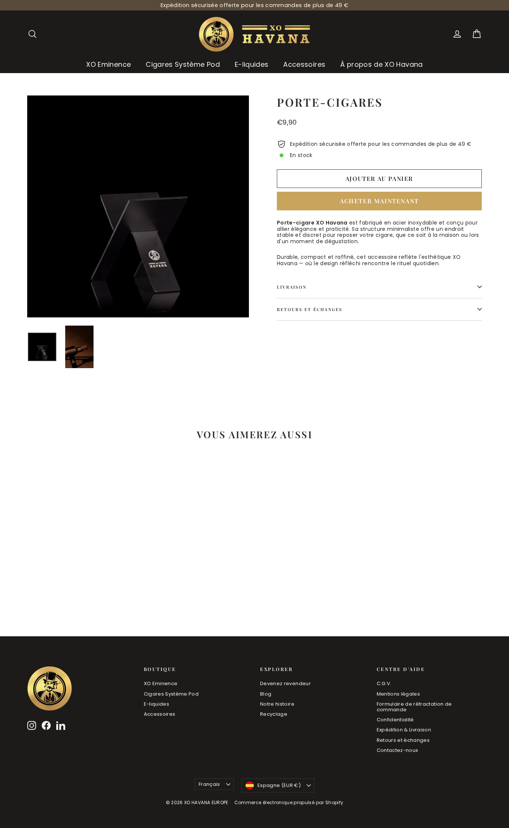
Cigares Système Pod (183, 64)
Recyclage (273, 714)
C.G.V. (384, 683)
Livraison (292, 287)
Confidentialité (395, 719)
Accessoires (304, 64)
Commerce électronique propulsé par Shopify (289, 802)
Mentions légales (398, 693)
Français (209, 784)
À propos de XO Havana (381, 64)
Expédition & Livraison (404, 729)
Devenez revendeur (285, 683)
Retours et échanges (309, 309)
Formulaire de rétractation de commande (414, 706)
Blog (265, 693)
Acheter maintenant (379, 201)
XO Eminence (108, 64)
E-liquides (252, 64)
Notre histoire (277, 704)
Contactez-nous (397, 750)
